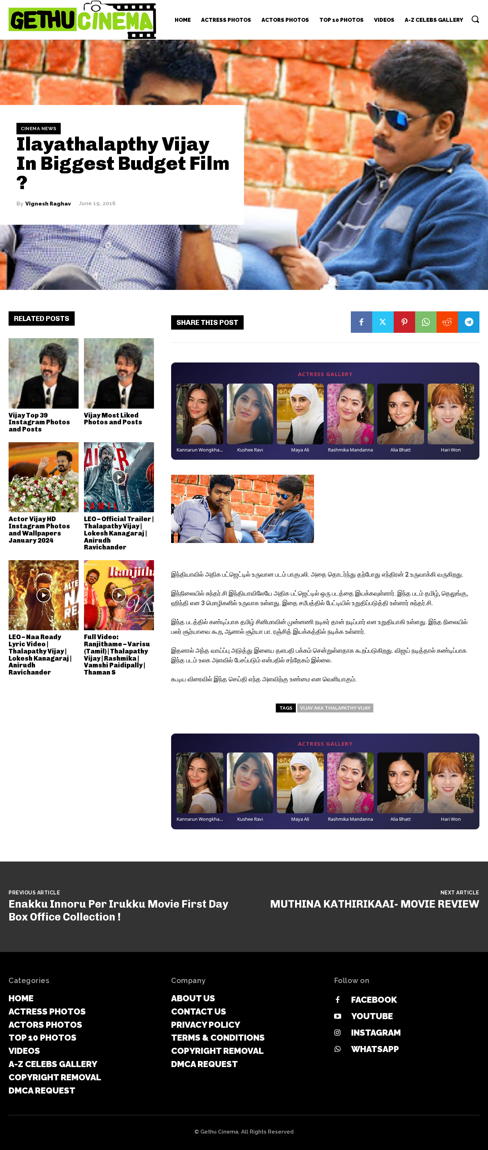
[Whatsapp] (337, 1049)
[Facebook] (361, 322)
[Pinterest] (404, 322)
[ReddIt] (447, 322)
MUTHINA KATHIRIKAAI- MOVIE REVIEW (374, 904)
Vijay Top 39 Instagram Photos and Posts (39, 422)
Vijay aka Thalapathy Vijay (335, 708)
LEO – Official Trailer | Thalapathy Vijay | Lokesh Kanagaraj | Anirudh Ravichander (119, 533)
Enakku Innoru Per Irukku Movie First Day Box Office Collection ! (118, 910)
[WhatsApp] (426, 322)
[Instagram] (337, 1033)
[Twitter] (383, 322)
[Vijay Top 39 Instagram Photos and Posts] (44, 373)
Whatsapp (375, 1049)
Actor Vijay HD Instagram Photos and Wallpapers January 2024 (39, 529)
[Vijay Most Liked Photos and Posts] (119, 373)
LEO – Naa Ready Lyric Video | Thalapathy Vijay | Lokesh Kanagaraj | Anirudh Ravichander (40, 654)
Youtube (372, 1016)
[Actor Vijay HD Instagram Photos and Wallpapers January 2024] (44, 477)
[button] (475, 19)
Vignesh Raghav (48, 203)
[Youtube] (337, 1016)
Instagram (376, 1032)
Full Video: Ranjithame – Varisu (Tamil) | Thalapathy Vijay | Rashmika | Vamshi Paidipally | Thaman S (117, 654)
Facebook (374, 999)
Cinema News (38, 128)
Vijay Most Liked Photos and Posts (113, 418)
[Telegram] (468, 322)
